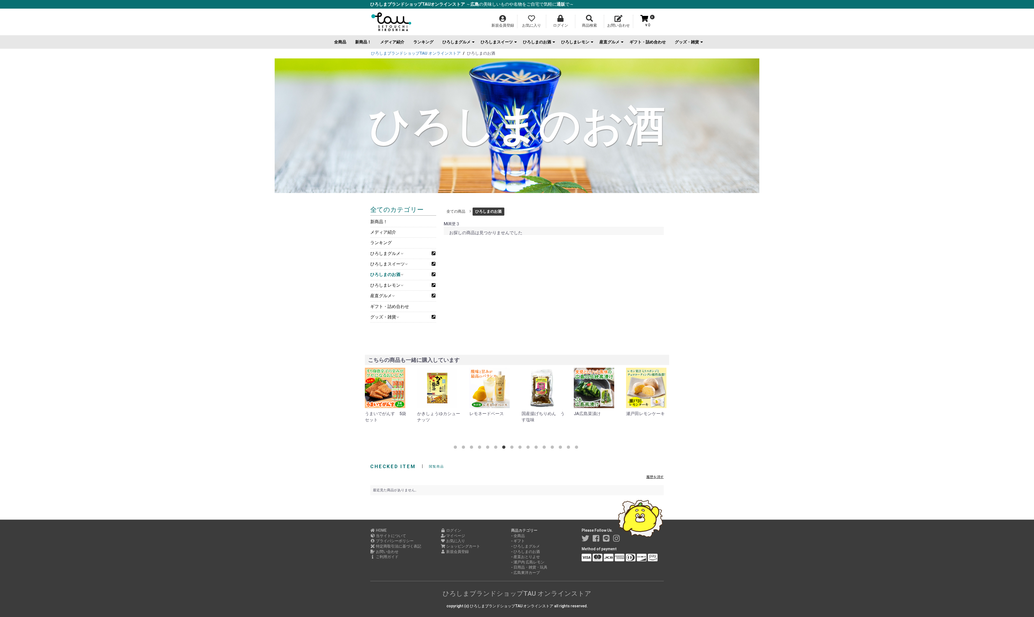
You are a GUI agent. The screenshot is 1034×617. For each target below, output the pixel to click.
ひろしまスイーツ (497, 42)
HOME (381, 530)
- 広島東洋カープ (525, 572)
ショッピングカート (462, 546)
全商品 (340, 42)
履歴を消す (655, 477)
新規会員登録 (457, 551)
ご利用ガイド (387, 557)
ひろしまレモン (575, 42)
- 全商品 (518, 536)
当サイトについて (390, 536)
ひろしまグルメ (456, 42)
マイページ (455, 536)
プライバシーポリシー (394, 541)
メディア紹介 (392, 42)
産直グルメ (609, 42)
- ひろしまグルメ (525, 546)
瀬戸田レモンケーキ (593, 413)
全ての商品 (455, 211)
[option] (387, 395)
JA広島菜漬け (535, 413)
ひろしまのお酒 (537, 42)
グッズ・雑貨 (687, 42)
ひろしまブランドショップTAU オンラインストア (517, 593)
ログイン (453, 530)
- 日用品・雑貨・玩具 (529, 567)
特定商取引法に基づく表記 (398, 546)
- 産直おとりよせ (525, 557)
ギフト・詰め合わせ (648, 42)
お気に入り (455, 541)
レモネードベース (434, 413)
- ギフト (518, 541)
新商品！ (363, 42)
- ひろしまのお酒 (525, 551)
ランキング (423, 42)
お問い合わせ (387, 551)
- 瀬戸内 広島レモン (527, 562)
